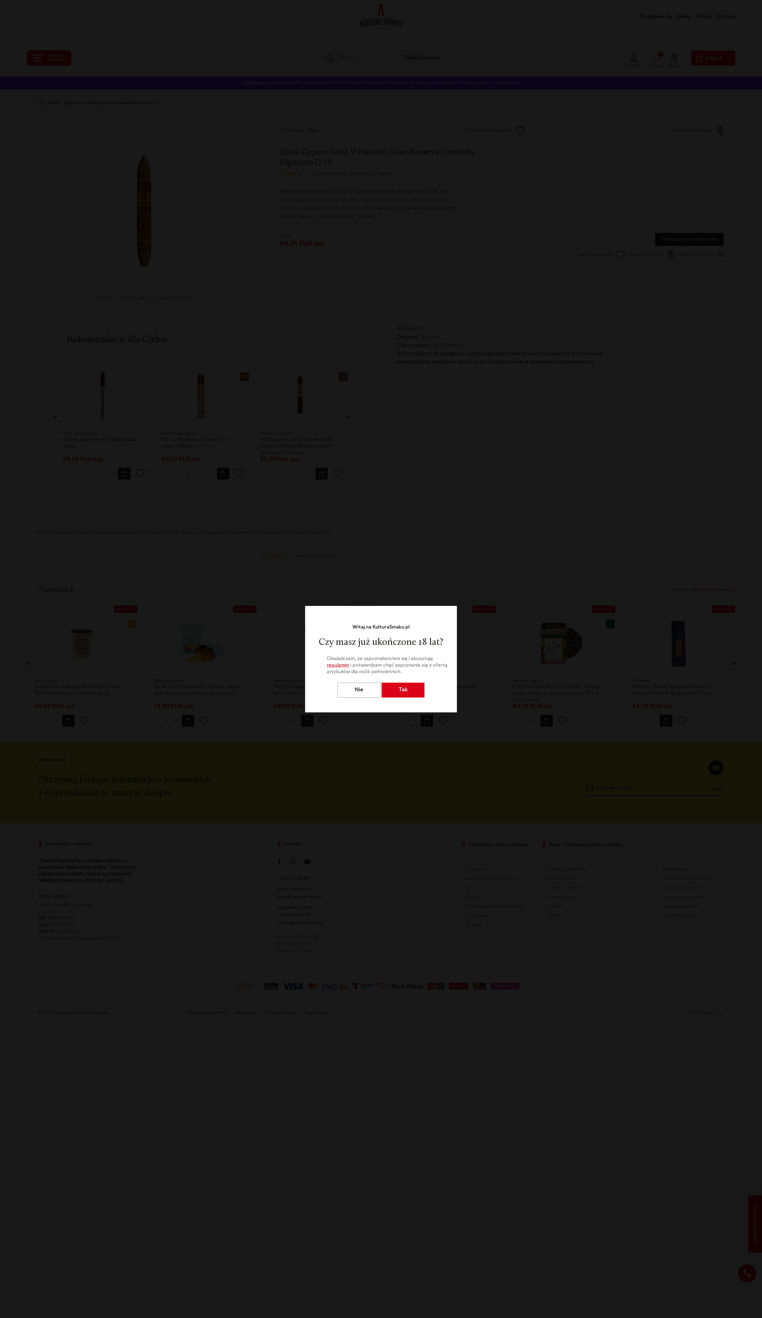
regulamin (338, 665)
